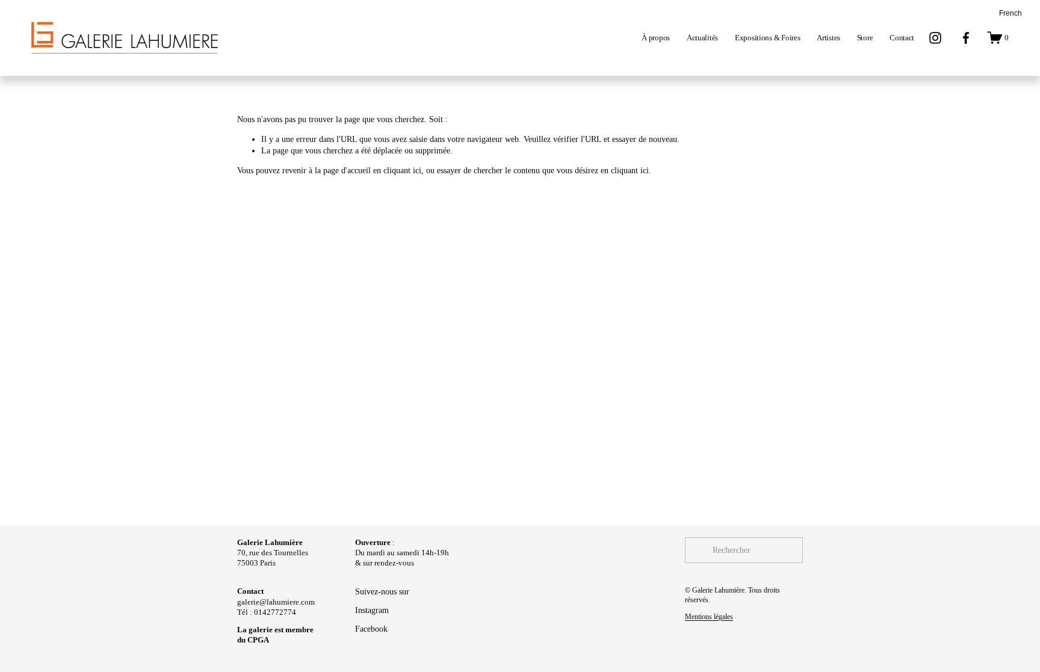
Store (865, 37)
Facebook (371, 628)
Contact (902, 37)
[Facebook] (966, 38)
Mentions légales (709, 616)
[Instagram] (935, 38)
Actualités (702, 37)
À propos (656, 37)
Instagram (372, 610)
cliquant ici (402, 170)
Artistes (828, 37)
